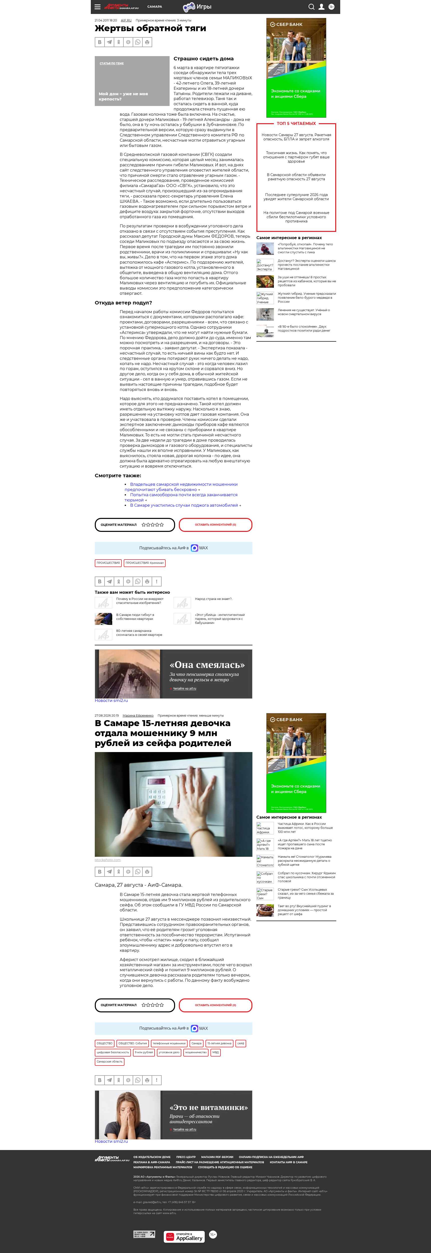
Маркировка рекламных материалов (162, 1167)
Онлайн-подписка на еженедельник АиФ (271, 1157)
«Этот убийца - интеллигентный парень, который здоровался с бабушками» (220, 619)
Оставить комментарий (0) (215, 524)
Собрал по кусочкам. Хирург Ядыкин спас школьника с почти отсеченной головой (307, 877)
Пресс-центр (186, 1157)
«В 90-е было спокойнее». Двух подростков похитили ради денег (304, 328)
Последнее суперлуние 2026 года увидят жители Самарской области (296, 197)
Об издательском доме (152, 1157)
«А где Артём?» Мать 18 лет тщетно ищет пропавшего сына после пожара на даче (305, 844)
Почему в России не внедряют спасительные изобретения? (140, 601)
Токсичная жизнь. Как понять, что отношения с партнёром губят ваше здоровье (296, 157)
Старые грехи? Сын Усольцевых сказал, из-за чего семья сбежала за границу (306, 893)
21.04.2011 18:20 (106, 20)
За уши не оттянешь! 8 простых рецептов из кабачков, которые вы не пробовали (307, 281)
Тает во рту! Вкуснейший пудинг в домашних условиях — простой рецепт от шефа (304, 910)
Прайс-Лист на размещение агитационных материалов (220, 1162)
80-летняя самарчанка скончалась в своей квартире (139, 633)
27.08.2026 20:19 (107, 715)
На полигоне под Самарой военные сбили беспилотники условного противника (296, 217)
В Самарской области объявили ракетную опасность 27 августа (296, 177)
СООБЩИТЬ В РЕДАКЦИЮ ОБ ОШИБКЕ (225, 1167)
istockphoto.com (108, 860)
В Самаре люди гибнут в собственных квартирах (135, 617)
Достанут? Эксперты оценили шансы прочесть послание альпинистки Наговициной (307, 265)
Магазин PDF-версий (217, 1157)
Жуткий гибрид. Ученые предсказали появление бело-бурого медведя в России (307, 297)
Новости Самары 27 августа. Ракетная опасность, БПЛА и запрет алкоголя (296, 137)
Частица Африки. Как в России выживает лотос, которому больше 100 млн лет (305, 828)
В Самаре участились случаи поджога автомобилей (184, 505)
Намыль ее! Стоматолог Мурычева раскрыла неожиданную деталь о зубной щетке (304, 861)
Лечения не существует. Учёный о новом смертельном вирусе (304, 312)
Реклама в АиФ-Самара (151, 1162)
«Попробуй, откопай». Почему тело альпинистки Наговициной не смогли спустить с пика (305, 248)
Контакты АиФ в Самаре (289, 1162)
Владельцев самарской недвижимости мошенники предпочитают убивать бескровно (181, 487)
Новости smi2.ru (111, 700)
